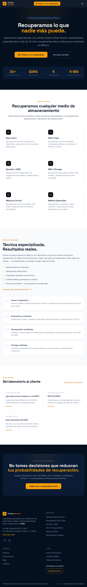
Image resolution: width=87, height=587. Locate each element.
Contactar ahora (54, 571)
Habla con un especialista (48, 4)
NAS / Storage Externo (54, 528)
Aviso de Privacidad (53, 553)
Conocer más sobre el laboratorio (16, 289)
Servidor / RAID (52, 524)
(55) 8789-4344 (9, 535)
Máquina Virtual (52, 531)
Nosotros (6, 553)
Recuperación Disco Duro (55, 517)
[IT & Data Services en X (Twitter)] (9, 540)
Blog (4, 560)
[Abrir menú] (82, 4)
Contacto (6, 564)
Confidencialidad (52, 556)
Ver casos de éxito (61, 55)
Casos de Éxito (8, 556)
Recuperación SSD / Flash (55, 521)
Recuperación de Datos (55, 535)
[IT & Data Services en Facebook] (4, 540)
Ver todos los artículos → (74, 382)
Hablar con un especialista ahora (43, 486)
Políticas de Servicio (53, 560)
